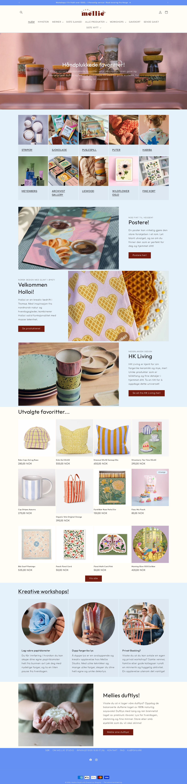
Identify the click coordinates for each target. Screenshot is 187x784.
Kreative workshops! (43, 591)
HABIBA (147, 149)
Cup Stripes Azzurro (27, 509)
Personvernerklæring (113, 782)
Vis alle (93, 578)
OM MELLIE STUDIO (63, 750)
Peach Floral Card (64, 566)
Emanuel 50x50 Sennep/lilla (106, 460)
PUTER (116, 149)
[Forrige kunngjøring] (19, 2)
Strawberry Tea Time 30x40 (144, 460)
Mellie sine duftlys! (118, 732)
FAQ (122, 750)
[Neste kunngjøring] (168, 2)
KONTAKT (112, 750)
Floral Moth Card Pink (103, 566)
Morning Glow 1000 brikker (143, 566)
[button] (21, 12)
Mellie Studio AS (78, 782)
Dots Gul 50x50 (63, 460)
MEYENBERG (29, 191)
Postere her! (140, 255)
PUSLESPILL (89, 149)
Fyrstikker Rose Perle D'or (105, 509)
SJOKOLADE (59, 149)
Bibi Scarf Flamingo (26, 566)
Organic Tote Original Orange (69, 517)
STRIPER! (27, 149)
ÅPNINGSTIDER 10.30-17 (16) (91, 750)
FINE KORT (149, 191)
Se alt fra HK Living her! (147, 393)
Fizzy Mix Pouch (138, 509)
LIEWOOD (88, 191)
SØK (47, 750)
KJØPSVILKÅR (134, 750)
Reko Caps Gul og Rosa (28, 460)
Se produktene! (31, 328)
